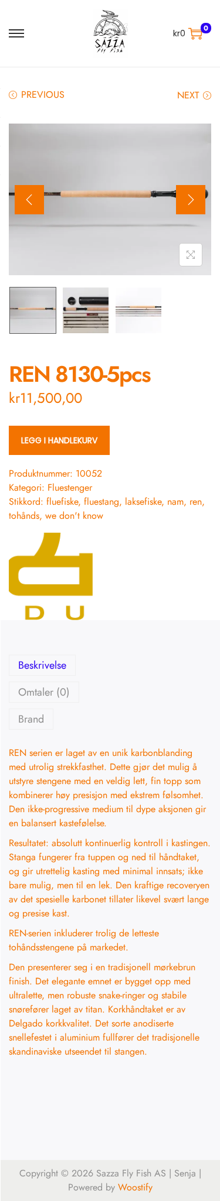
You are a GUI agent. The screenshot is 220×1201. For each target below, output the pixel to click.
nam (175, 501)
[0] (195, 33)
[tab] (110, 665)
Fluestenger (70, 487)
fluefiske (62, 501)
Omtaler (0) (44, 692)
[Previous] (29, 199)
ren (195, 501)
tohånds (24, 515)
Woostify (135, 1187)
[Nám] (53, 576)
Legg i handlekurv (59, 440)
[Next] (190, 199)
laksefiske (143, 501)
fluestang (101, 501)
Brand (31, 719)
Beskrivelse (42, 665)
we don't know (74, 515)
